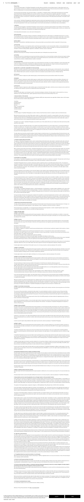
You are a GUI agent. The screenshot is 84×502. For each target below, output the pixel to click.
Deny (73, 496)
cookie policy (6, 499)
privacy (10, 499)
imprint (13, 499)
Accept (56, 496)
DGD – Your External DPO (34, 487)
